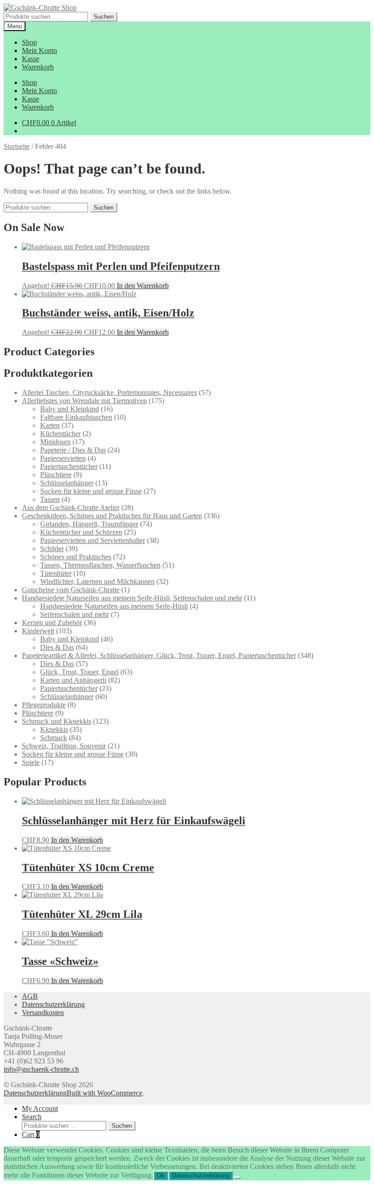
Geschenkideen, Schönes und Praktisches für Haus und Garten (112, 516)
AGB (30, 996)
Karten (50, 425)
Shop (29, 42)
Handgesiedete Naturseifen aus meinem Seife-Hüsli (114, 606)
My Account (40, 1108)
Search (32, 1117)
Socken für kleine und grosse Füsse (91, 491)
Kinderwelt (38, 631)
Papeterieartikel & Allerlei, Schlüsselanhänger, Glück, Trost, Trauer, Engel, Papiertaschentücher (159, 655)
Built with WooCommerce (104, 1093)
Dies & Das (57, 647)
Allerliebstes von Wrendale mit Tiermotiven (84, 401)
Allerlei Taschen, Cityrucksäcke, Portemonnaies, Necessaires (109, 392)
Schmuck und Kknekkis (56, 721)
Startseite (17, 146)
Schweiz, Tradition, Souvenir (64, 746)
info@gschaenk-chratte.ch (41, 1069)
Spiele (31, 762)
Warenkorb (38, 67)
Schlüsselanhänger (67, 483)
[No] (236, 1177)
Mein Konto (39, 50)
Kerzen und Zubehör (52, 622)
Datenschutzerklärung (53, 1004)
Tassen (50, 499)
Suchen (104, 16)
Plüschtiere (56, 475)
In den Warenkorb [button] (143, 285)
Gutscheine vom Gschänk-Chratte (70, 590)
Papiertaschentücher (69, 466)
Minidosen (55, 442)
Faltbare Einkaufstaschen (76, 417)
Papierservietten (63, 458)
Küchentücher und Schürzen (81, 532)
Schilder (52, 549)
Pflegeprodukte (44, 705)
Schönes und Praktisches (75, 557)
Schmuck (53, 738)
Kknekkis (54, 729)
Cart (31, 1134)
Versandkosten (43, 1012)
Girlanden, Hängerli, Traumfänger (89, 524)
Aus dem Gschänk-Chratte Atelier (70, 507)
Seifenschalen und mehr (74, 614)
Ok (161, 1175)
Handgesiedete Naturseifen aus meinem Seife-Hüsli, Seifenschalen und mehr (132, 598)
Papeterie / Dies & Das (73, 450)
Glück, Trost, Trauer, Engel (79, 672)
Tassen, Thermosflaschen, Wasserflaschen (100, 565)
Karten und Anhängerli (73, 680)
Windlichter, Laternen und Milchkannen (97, 581)
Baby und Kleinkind (69, 409)
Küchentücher (60, 433)
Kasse (30, 59)
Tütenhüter (56, 573)
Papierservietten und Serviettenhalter (92, 540)
